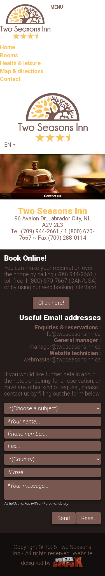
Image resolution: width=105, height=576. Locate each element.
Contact (10, 79)
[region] (52, 176)
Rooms (9, 55)
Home (7, 47)
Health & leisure (20, 63)
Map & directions (22, 71)
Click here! (51, 302)
